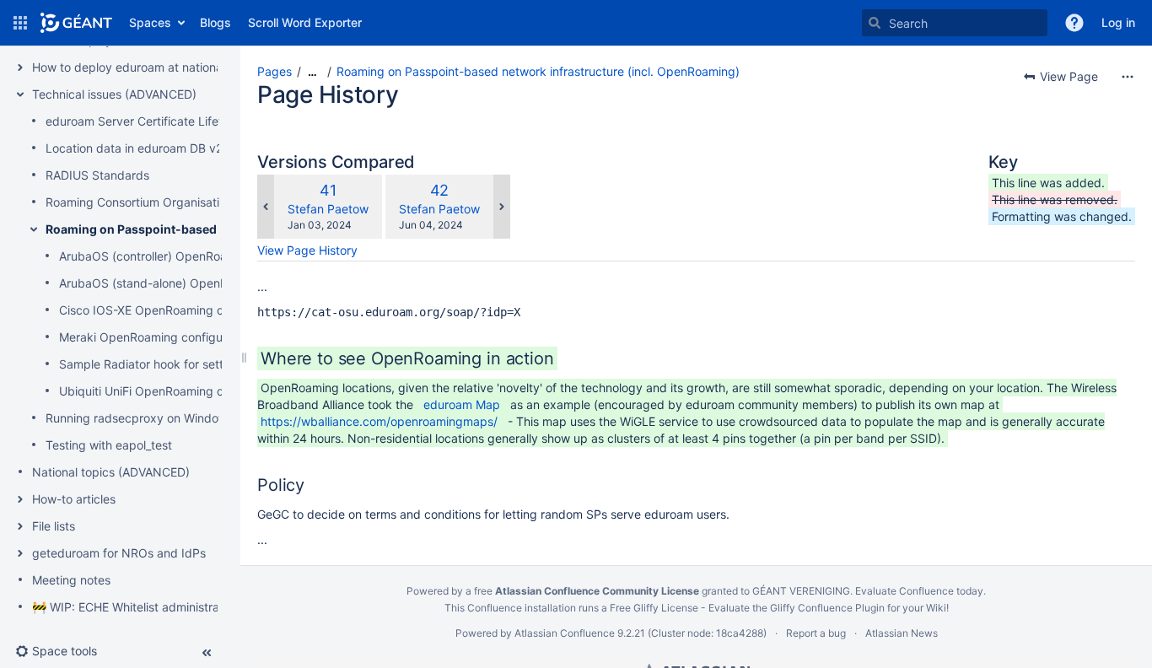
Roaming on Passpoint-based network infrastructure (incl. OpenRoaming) (538, 71)
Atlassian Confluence (564, 633)
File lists (53, 526)
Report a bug (816, 633)
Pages (274, 71)
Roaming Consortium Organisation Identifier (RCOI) (186, 202)
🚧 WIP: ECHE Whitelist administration (136, 607)
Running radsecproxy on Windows (140, 418)
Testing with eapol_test (109, 445)
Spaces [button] (150, 22)
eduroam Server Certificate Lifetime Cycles (164, 121)
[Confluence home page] (76, 22)
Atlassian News (901, 633)
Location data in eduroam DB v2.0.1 (144, 148)
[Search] (874, 23)
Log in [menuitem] (1118, 22)
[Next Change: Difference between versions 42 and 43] (501, 207)
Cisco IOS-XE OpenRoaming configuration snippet (196, 310)
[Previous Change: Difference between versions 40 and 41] (265, 207)
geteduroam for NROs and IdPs (119, 553)
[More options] (1128, 76)
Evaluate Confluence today (919, 590)
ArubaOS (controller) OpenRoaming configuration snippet (216, 256)
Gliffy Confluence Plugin (827, 607)
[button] (20, 23)
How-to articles (74, 499)
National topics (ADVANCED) (111, 472)
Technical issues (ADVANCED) (114, 94)
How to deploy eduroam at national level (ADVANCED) (180, 67)
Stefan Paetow (328, 209)
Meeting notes (71, 580)
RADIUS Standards (97, 175)
